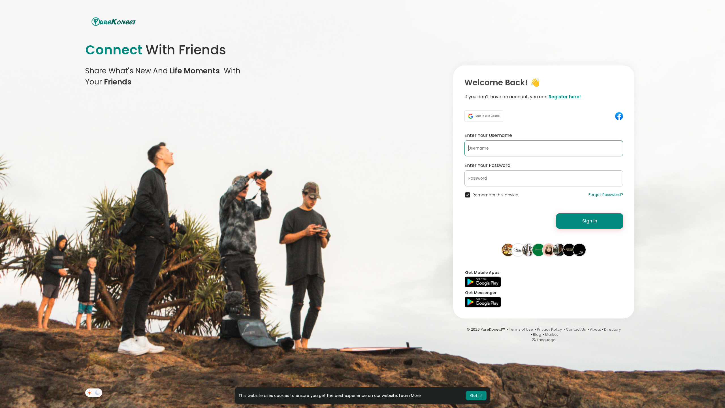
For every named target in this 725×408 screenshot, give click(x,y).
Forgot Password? (605, 194)
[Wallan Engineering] (538, 249)
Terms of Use (521, 329)
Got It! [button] (476, 395)
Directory (612, 329)
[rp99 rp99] (508, 249)
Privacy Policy (549, 329)
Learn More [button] (410, 395)
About (595, 329)
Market (551, 334)
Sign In (589, 221)
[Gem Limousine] (518, 249)
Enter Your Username (488, 135)
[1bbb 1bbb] (549, 249)
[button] (483, 116)
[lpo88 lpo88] (569, 249)
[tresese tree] (528, 249)
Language (546, 340)
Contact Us (576, 329)
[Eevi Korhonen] (559, 249)
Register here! (565, 97)
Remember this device (495, 195)
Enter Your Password (487, 165)
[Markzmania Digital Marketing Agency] (579, 249)
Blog (537, 334)
